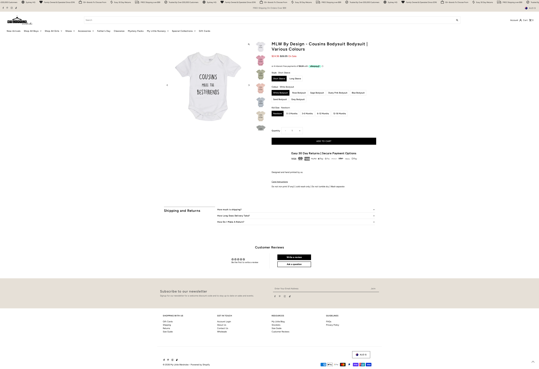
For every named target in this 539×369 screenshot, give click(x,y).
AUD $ (532, 8)
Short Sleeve (279, 78)
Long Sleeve (295, 78)
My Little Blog (278, 321)
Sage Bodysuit (317, 93)
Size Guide (168, 331)
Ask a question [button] (294, 264)
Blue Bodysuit (358, 93)
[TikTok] (16, 8)
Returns (166, 328)
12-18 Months (339, 113)
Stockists (276, 325)
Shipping (167, 325)
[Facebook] (3, 8)
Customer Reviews (280, 331)
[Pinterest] (7, 8)
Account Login (224, 321)
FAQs (328, 321)
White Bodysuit (280, 93)
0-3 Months (291, 113)
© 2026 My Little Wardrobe (176, 364)
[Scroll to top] (533, 361)
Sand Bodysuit (280, 99)
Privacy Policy (332, 325)
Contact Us (222, 328)
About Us (221, 325)
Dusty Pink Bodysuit (337, 93)
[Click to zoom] (249, 44)
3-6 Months (307, 113)
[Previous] (167, 85)
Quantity (276, 130)
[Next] (249, 85)
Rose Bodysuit (299, 93)
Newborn (277, 113)
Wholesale (222, 331)
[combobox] (269, 20)
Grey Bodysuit (298, 99)
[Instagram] (11, 8)
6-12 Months (323, 113)
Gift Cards (168, 321)
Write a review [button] (294, 257)
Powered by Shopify (200, 364)
